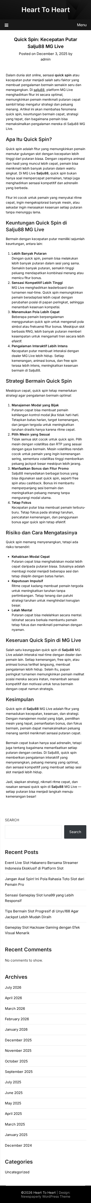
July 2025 (13, 1082)
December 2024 (18, 1145)
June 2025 (14, 1093)
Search (12, 820)
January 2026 (16, 1029)
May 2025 (13, 1103)
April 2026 (13, 998)
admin (46, 59)
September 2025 (19, 1071)
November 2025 (18, 1050)
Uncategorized (17, 1172)
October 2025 (16, 1061)
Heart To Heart (45, 10)
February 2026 (17, 1019)
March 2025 (15, 1124)
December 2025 (18, 1040)
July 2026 (13, 987)
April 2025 (13, 1113)
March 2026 (15, 1008)
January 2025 (16, 1134)
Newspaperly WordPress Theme (45, 1196)
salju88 (39, 90)
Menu (82, 24)
